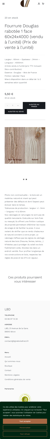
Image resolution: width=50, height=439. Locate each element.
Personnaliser (25, 428)
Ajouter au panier (34, 105)
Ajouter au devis (16, 111)
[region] (25, 420)
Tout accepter (25, 421)
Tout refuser (25, 434)
